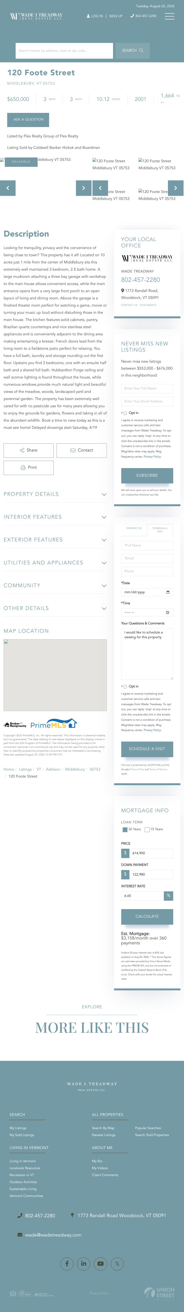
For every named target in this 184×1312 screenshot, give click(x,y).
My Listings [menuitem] (18, 1128)
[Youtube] (100, 1264)
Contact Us (129, 305)
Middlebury (75, 770)
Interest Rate (133, 886)
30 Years (134, 829)
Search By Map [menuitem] (103, 1128)
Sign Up (115, 16)
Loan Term (132, 822)
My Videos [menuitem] (100, 1168)
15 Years (156, 829)
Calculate (147, 917)
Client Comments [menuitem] (105, 1175)
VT (39, 770)
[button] (132, 51)
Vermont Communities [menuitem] (26, 1196)
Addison (53, 770)
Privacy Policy (152, 456)
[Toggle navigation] (169, 16)
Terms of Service (158, 769)
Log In (97, 16)
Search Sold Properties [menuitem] (152, 1135)
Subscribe (147, 476)
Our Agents (148, 305)
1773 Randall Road (121, 1215)
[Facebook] (67, 1264)
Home (9, 770)
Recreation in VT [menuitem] (22, 1175)
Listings (25, 770)
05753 (95, 770)
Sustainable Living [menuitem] (23, 1189)
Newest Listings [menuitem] (103, 1135)
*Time (125, 603)
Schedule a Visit (160, 530)
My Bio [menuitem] (97, 1161)
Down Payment (134, 865)
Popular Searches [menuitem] (148, 1128)
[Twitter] (117, 1264)
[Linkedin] (83, 1264)
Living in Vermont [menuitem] (23, 1161)
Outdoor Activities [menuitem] (23, 1182)
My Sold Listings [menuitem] (22, 1135)
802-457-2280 (145, 16)
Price (125, 844)
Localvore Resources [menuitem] (25, 1168)
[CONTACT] (28, 120)
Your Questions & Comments (142, 623)
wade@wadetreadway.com (53, 1235)
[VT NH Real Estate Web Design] (159, 1293)
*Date (125, 583)
